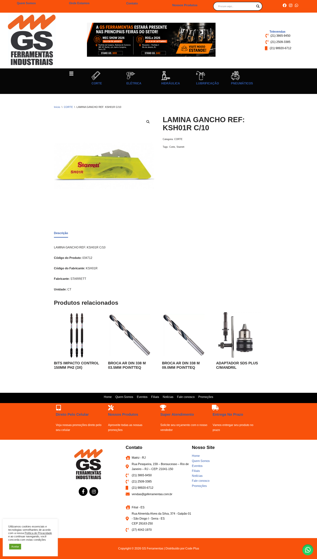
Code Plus (192, 548)
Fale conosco (186, 396)
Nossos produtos (123, 414)
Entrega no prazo (228, 414)
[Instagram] (290, 5)
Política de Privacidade (38, 533)
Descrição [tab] (61, 233)
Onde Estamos (79, 3)
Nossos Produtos (184, 5)
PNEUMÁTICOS (242, 83)
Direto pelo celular (72, 414)
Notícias (168, 396)
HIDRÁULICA (170, 83)
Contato (132, 3)
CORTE (97, 83)
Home (108, 396)
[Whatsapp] (296, 5)
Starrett (180, 146)
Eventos (142, 396)
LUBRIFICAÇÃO (207, 83)
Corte (172, 146)
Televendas (277, 31)
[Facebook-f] (83, 491)
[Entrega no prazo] (215, 407)
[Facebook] (285, 5)
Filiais (155, 396)
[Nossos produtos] (111, 407)
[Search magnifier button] (257, 6)
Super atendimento (177, 414)
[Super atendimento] (163, 407)
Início (57, 106)
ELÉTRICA (133, 83)
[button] (71, 73)
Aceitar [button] (15, 546)
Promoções (205, 396)
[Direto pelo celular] (58, 407)
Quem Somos (26, 3)
